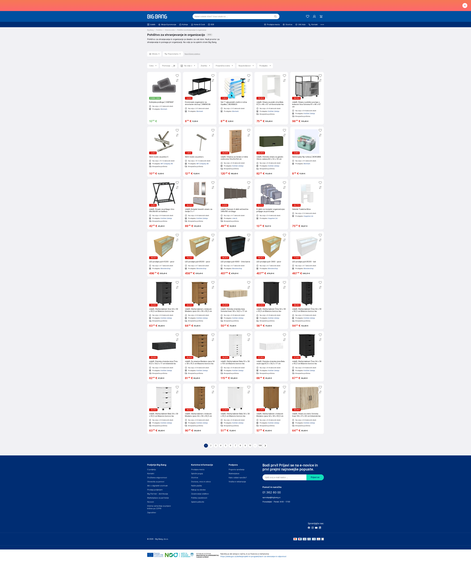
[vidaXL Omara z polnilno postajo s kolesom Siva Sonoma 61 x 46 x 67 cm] (307, 98)
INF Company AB (167, 164)
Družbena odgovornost (157, 478)
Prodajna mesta (197, 469)
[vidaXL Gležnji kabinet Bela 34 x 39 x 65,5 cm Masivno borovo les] (164, 409)
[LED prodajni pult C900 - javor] (271, 254)
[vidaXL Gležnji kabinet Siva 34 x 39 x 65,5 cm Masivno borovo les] (164, 304)
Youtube (316, 528)
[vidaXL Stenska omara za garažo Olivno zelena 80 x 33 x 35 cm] (271, 152)
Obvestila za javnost (155, 482)
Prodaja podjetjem (155, 490)
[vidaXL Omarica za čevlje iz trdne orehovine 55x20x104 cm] (235, 152)
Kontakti (150, 473)
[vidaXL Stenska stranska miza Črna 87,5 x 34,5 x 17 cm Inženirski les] (164, 356)
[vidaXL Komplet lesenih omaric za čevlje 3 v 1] (199, 204)
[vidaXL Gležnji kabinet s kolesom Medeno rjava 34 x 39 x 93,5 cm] (199, 409)
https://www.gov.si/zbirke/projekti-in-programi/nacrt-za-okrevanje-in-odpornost (253, 556)
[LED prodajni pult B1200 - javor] (199, 254)
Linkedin (320, 528)
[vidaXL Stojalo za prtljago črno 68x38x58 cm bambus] (164, 204)
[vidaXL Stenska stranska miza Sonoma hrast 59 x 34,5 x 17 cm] (235, 304)
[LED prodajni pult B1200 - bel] (307, 254)
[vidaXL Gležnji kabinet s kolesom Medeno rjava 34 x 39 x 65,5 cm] (199, 304)
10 (250, 445)
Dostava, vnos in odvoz (201, 482)
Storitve (194, 478)
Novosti (150, 502)
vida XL (234, 218)
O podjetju (151, 469)
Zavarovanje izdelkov (200, 494)
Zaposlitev (151, 512)
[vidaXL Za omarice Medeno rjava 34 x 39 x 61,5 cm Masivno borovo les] (199, 356)
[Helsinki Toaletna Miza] (307, 204)
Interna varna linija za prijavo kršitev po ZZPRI (159, 507)
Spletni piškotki (197, 502)
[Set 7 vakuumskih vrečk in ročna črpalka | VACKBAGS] (235, 98)
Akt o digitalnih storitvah (157, 486)
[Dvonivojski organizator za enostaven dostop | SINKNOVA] (199, 98)
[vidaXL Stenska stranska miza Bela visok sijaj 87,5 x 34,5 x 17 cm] (271, 356)
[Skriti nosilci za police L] (199, 152)
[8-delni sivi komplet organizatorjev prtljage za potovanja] (271, 204)
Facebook (309, 528)
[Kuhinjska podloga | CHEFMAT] (164, 98)
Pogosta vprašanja (236, 469)
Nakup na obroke (198, 490)
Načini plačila (196, 486)
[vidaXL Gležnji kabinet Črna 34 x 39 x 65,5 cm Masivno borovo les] (271, 304)
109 (260, 445)
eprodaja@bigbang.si (271, 497)
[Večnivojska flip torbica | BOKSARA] (307, 152)
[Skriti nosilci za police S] (164, 152)
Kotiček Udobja (273, 111)
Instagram (312, 528)
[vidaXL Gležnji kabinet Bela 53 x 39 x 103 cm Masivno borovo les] (235, 356)
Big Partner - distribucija (157, 494)
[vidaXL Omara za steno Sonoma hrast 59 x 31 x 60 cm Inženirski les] (307, 409)
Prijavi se (315, 477)
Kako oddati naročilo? (238, 478)
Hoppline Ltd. (273, 218)
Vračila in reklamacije (237, 482)
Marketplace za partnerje (158, 498)
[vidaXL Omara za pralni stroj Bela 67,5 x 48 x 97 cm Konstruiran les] (271, 98)
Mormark (164, 109)
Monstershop (165, 268)
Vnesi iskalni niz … (211, 16)
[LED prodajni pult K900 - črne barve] (235, 254)
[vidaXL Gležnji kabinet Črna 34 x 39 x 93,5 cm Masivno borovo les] (307, 304)
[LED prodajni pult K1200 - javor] (164, 254)
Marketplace (234, 473)
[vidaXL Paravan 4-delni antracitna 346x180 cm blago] (235, 204)
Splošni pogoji (197, 473)
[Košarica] (321, 16)
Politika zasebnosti (199, 498)
